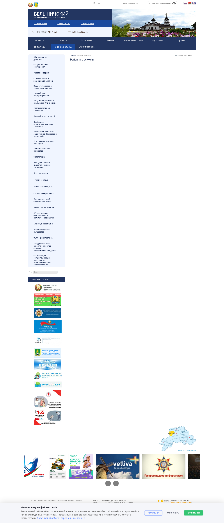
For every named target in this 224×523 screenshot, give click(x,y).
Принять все (193, 512)
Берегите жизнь (41, 173)
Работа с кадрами (42, 73)
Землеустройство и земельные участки (43, 87)
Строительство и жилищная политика (43, 79)
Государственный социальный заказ (42, 200)
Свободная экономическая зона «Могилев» (43, 124)
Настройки (153, 512)
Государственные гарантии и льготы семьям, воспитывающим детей (45, 247)
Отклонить (173, 512)
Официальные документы (40, 58)
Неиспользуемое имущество (42, 230)
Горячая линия (40, 23)
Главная (73, 56)
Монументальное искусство (42, 149)
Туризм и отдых (41, 180)
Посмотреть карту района (187, 450)
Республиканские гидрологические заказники (42, 164)
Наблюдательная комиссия (42, 109)
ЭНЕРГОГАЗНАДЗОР (43, 186)
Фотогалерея (39, 157)
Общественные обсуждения (41, 65)
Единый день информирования (42, 94)
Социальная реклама (43, 193)
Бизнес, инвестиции (43, 224)
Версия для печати (185, 56)
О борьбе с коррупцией (44, 116)
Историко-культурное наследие (43, 142)
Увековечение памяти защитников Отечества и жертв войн (45, 133)
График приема (87, 23)
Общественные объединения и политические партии (44, 215)
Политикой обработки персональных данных (61, 517)
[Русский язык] (185, 3)
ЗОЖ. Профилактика (43, 238)
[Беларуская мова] (190, 3)
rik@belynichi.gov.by (80, 32)
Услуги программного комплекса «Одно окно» (45, 101)
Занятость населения (44, 207)
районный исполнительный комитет (51, 15)
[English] (194, 3)
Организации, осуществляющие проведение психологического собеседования (42, 260)
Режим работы (63, 23)
